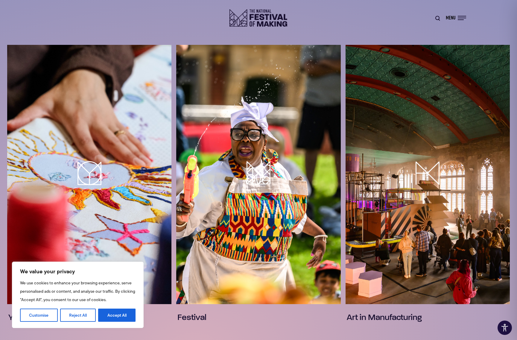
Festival (191, 317)
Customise (38, 315)
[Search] (437, 18)
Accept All (117, 315)
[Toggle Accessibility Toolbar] (505, 328)
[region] (78, 295)
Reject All (78, 315)
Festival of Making (258, 18)
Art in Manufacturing (384, 317)
